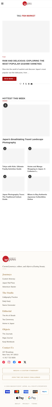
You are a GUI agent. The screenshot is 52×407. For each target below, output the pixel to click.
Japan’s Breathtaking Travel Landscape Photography (22, 141)
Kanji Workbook (8, 342)
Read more (8, 79)
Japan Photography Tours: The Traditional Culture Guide (13, 196)
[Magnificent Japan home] (9, 259)
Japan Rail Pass (8, 283)
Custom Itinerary (8, 279)
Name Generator (8, 305)
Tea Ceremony (8, 319)
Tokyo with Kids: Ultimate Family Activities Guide (13, 167)
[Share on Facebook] (23, 84)
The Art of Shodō (8, 315)
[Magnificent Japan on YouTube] (19, 362)
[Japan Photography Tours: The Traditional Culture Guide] (13, 183)
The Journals (7, 334)
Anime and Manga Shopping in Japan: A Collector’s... (36, 168)
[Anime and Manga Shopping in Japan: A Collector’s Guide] (38, 155)
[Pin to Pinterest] (29, 84)
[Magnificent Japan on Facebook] (14, 362)
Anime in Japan (8, 323)
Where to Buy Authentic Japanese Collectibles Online (37, 196)
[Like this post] (20, 84)
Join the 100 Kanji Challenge (26, 377)
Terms (34, 403)
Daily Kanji (6, 301)
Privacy (26, 403)
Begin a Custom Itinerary (26, 370)
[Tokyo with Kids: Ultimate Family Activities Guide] (13, 155)
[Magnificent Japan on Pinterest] (3, 362)
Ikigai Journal (7, 338)
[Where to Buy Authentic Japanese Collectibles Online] (38, 183)
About (17, 403)
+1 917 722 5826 (8, 358)
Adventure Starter (9, 287)
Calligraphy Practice (10, 297)
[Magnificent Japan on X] (25, 362)
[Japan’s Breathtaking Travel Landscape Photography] (26, 120)
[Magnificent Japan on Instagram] (9, 362)
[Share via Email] (31, 84)
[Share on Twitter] (26, 84)
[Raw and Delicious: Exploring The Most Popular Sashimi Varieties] (26, 36)
